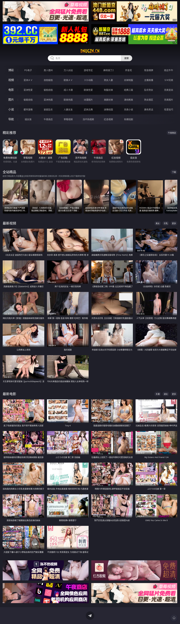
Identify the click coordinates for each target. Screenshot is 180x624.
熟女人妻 (108, 80)
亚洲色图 (48, 99)
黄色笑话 (148, 109)
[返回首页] (174, 617)
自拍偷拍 (48, 80)
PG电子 (28, 70)
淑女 (166, 394)
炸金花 (128, 70)
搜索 (126, 58)
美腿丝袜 (108, 99)
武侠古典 (88, 109)
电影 (11, 90)
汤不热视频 (88, 119)
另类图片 (168, 99)
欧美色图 (68, 99)
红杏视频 (108, 119)
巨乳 (166, 223)
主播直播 (148, 80)
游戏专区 (88, 70)
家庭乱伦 (48, 109)
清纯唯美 (128, 99)
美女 (158, 223)
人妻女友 (68, 109)
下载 (174, 172)
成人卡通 (68, 89)
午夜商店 (48, 119)
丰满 (158, 394)
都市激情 (28, 109)
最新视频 (9, 223)
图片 (11, 100)
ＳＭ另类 (168, 80)
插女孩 (28, 119)
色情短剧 (128, 119)
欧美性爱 (88, 89)
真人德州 (48, 70)
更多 (174, 223)
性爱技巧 (168, 109)
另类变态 (168, 89)
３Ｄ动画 (88, 80)
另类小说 (128, 109)
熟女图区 (148, 99)
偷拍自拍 (48, 89)
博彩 (11, 70)
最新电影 (9, 394)
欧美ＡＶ (68, 80)
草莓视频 (68, 119)
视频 (11, 80)
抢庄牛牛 (168, 70)
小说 (11, 109)
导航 (11, 119)
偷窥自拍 (28, 99)
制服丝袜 (108, 89)
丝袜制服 (128, 80)
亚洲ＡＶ (28, 80)
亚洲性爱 (28, 89)
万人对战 (68, 70)
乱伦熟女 (148, 89)
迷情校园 (108, 109)
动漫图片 (88, 99)
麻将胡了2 (108, 70)
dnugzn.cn (90, 51)
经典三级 (128, 89)
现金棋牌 (148, 70)
